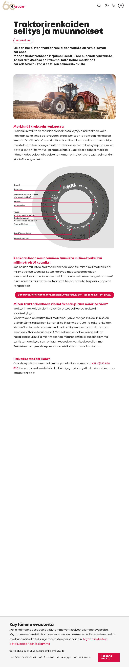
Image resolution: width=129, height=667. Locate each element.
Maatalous (23, 41)
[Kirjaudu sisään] (107, 5)
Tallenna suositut (106, 657)
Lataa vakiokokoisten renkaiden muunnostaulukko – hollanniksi (64, 295)
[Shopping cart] (114, 5)
